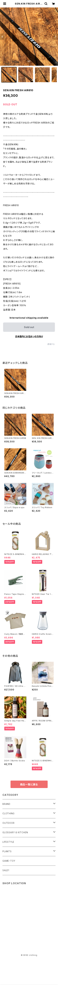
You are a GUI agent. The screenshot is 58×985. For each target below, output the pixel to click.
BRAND (6, 804)
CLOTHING (8, 813)
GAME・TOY (8, 860)
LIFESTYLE (8, 842)
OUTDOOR (8, 823)
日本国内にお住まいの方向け (29, 336)
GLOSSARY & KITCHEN (15, 832)
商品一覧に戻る (29, 784)
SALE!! (5, 870)
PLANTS (7, 851)
